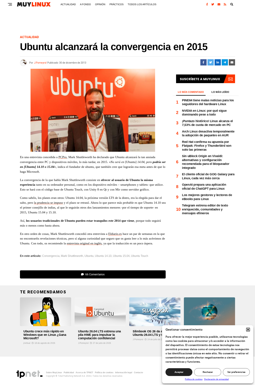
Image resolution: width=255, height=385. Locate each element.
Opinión (100, 4)
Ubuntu (89, 256)
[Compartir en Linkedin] (218, 62)
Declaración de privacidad (216, 379)
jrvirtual (26, 343)
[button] (248, 329)
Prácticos (116, 4)
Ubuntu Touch (139, 256)
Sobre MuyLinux (54, 372)
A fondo (85, 4)
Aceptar (179, 372)
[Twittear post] (210, 62)
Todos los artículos (142, 4)
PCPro (62, 157)
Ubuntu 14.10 (103, 256)
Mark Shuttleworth (72, 256)
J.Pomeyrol (40, 62)
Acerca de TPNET (84, 372)
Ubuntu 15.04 (121, 256)
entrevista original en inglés (84, 243)
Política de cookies (193, 379)
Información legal (123, 372)
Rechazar (208, 372)
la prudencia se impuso (48, 202)
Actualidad (68, 4)
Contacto (138, 372)
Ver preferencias (236, 372)
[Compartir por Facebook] (203, 62)
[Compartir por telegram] (225, 62)
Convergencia (51, 256)
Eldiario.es (115, 234)
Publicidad (69, 372)
